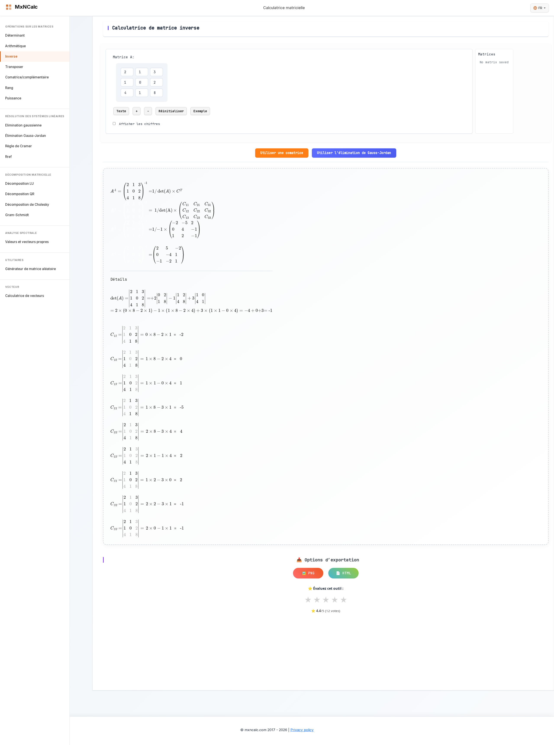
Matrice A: (123, 57)
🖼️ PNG (308, 573)
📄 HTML (343, 573)
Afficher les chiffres (139, 124)
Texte (121, 111)
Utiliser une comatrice (281, 153)
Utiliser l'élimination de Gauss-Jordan (354, 153)
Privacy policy (302, 730)
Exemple (200, 111)
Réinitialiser (171, 111)
